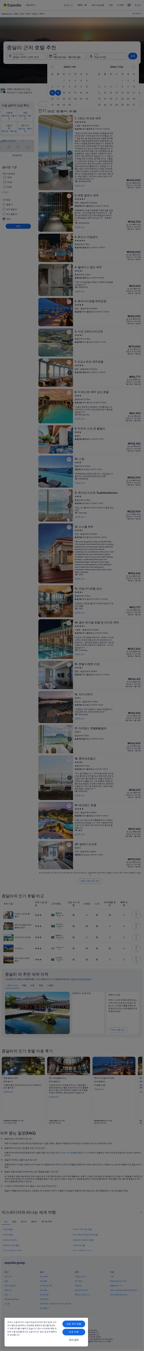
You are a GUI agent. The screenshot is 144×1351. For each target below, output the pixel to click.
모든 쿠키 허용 (73, 1324)
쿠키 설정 (74, 1339)
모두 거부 (74, 1332)
